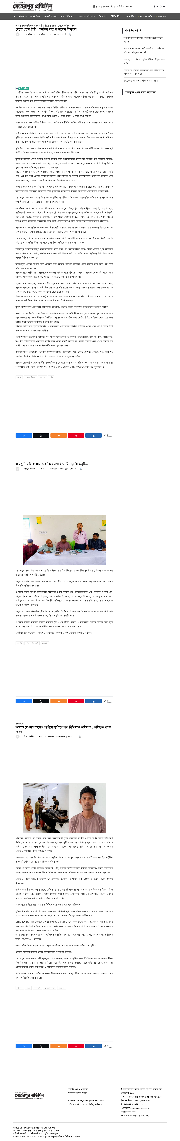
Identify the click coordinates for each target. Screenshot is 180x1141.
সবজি (51, 377)
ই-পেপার (103, 16)
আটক (28, 988)
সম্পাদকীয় (130, 16)
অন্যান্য (161, 16)
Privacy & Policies (33, 1128)
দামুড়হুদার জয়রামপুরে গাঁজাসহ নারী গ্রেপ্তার (141, 81)
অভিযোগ (19, 988)
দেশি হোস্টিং (35, 1133)
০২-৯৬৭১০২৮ (143, 1115)
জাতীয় (22, 16)
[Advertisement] (64, 58)
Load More (64, 1068)
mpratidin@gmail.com (92, 1104)
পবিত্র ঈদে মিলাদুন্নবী (32, 643)
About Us (17, 1128)
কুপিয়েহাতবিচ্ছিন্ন (50, 988)
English (116, 16)
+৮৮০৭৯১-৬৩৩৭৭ (137, 1097)
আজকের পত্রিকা (85, 16)
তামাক (19, 377)
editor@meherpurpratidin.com (90, 1100)
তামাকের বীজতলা (30, 377)
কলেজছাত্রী (37, 988)
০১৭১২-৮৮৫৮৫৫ (142, 1100)
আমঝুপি (19, 643)
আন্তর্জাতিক (49, 16)
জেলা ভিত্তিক (66, 16)
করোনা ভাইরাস (147, 16)
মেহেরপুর (42, 377)
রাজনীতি (34, 16)
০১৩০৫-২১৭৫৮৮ (154, 1097)
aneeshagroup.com (140, 1108)
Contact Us (49, 1128)
